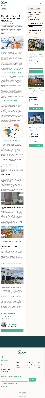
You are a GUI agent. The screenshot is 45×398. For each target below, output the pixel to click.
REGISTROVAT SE (12, 243)
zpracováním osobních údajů (12, 383)
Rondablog (4, 8)
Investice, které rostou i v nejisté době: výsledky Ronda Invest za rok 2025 (35, 32)
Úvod (1, 5)
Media (5, 5)
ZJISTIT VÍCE (12, 160)
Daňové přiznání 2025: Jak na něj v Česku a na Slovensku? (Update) (35, 25)
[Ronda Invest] (4, 2)
